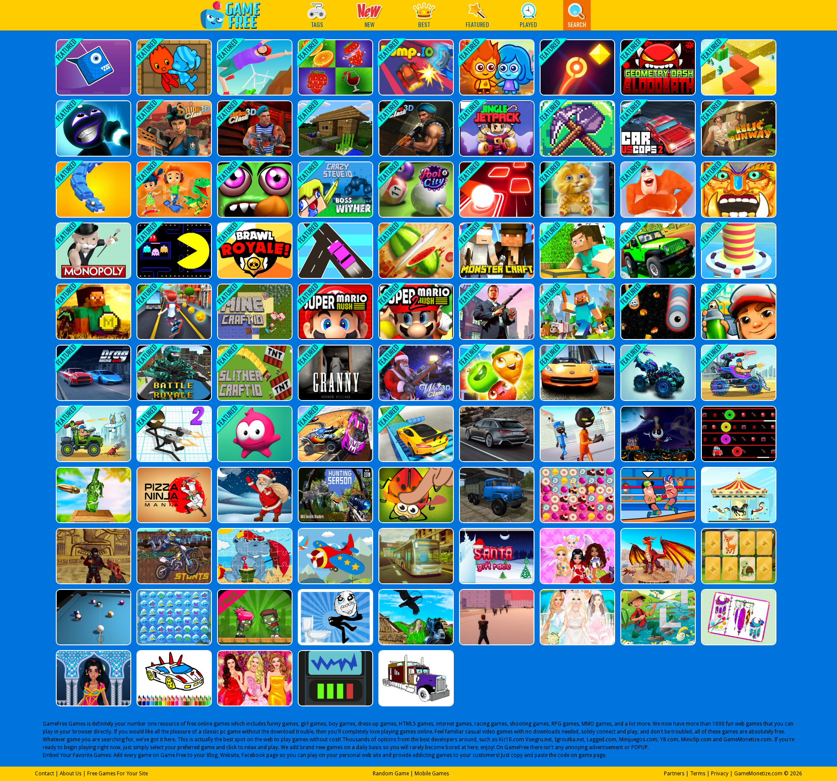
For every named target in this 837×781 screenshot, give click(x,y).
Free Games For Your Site (117, 774)
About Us (71, 774)
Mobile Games (432, 774)
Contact (44, 774)
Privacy (719, 774)
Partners (674, 774)
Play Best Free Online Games (235, 15)
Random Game (391, 774)
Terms (697, 774)
